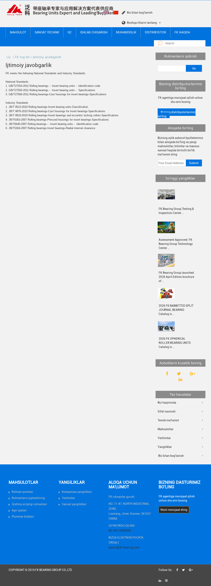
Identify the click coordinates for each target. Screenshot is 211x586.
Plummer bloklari (23, 516)
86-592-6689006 (120, 530)
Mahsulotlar (165, 429)
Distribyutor (155, 32)
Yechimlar (164, 438)
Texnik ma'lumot (168, 420)
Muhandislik (126, 32)
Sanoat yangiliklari (74, 504)
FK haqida (182, 32)
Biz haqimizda (167, 402)
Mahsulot (18, 32)
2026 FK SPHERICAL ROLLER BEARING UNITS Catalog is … (175, 343)
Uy (97, 12)
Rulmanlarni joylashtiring (28, 498)
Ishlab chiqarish (94, 32)
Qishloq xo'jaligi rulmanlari (29, 504)
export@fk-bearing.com (124, 547)
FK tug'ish (22, 57)
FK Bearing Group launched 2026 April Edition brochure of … (176, 277)
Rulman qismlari (22, 491)
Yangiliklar (165, 447)
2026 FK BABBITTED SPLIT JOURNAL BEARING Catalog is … (176, 310)
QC (70, 32)
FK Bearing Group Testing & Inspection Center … (176, 211)
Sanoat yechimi (47, 32)
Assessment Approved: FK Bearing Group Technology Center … (176, 244)
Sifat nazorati (167, 411)
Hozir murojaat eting (174, 509)
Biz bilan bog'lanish (139, 12)
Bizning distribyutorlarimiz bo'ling (177, 114)
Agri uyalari (19, 510)
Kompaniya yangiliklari (77, 491)
